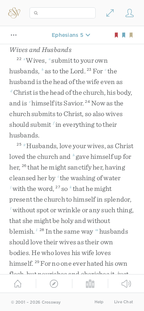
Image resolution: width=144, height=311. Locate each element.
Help (99, 302)
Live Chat (123, 302)
